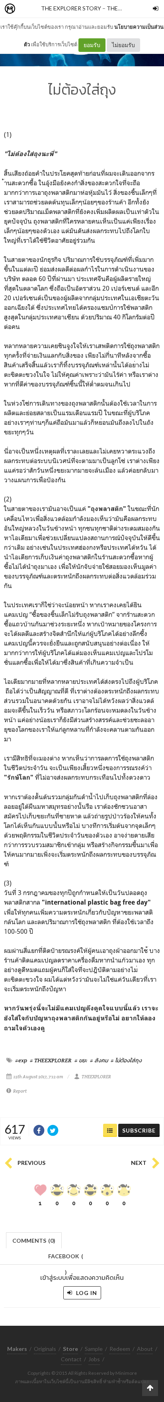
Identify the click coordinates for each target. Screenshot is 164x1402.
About (145, 1348)
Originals (45, 1348)
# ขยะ (80, 1060)
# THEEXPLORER (51, 1060)
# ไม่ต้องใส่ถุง (126, 1060)
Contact (71, 1359)
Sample (94, 1348)
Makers (27, 9)
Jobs (94, 1359)
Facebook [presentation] (65, 1258)
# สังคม (99, 1060)
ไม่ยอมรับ (123, 45)
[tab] (34, 1240)
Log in (85, 1292)
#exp (21, 1060)
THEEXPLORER (96, 1076)
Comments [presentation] (33, 1240)
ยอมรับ (92, 45)
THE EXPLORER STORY (71, 8)
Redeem (119, 1348)
